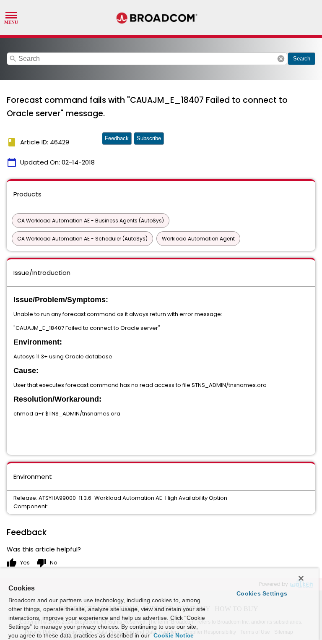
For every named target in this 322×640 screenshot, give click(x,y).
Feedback (117, 138)
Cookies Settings (261, 593)
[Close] (301, 578)
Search (301, 58)
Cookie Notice (173, 635)
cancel (281, 59)
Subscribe (149, 138)
